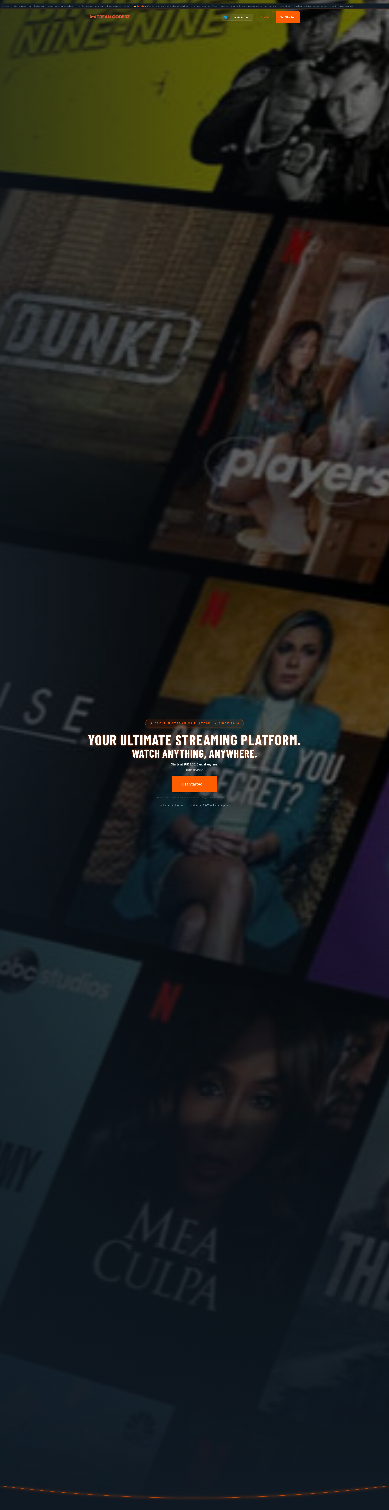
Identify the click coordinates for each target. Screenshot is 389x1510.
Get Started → (194, 783)
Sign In (264, 17)
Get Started (288, 17)
